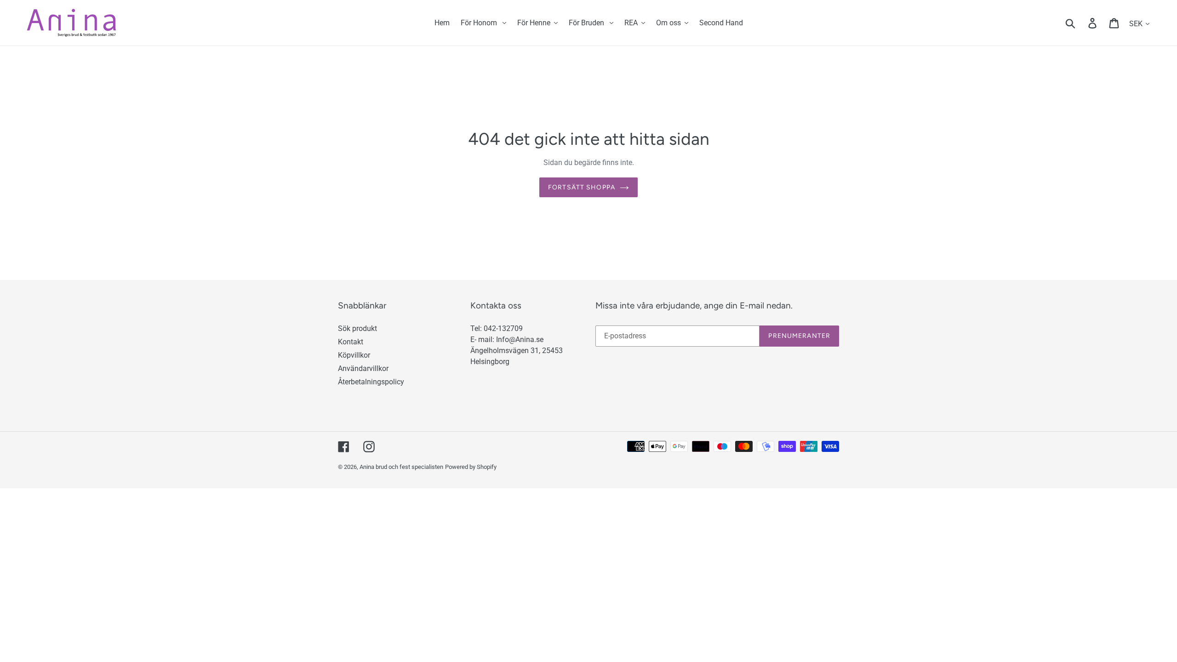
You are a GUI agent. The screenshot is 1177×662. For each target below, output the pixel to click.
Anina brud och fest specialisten (401, 466)
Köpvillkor (354, 355)
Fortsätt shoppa (581, 187)
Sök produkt (357, 328)
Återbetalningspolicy (371, 381)
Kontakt (350, 341)
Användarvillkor (363, 368)
